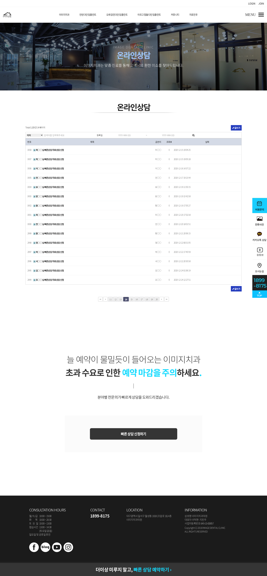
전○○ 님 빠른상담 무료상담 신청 (50, 177)
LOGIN (251, 3)
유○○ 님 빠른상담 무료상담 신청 (50, 186)
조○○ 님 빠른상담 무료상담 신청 (50, 279)
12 (115, 299)
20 (156, 299)
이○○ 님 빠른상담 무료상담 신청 (50, 168)
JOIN (261, 3)
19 (151, 299)
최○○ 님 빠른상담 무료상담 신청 (50, 149)
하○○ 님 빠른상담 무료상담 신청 (50, 251)
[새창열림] (34, 551)
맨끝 (166, 299)
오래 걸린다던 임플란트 (116, 14)
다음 (161, 299)
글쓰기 (237, 127)
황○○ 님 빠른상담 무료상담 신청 (50, 205)
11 (110, 299)
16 (136, 299)
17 (141, 299)
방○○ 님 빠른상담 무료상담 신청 (50, 196)
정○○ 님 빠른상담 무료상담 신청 (50, 242)
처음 (100, 299)
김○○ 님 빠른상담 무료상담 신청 (50, 270)
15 (131, 299)
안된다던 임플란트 (87, 14)
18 (146, 299)
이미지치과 (64, 14)
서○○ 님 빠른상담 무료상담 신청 (50, 261)
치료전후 (193, 14)
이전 (105, 299)
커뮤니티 (175, 14)
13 (120, 299)
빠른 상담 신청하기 (133, 433)
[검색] (193, 135)
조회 (168, 141)
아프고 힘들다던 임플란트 (149, 14)
